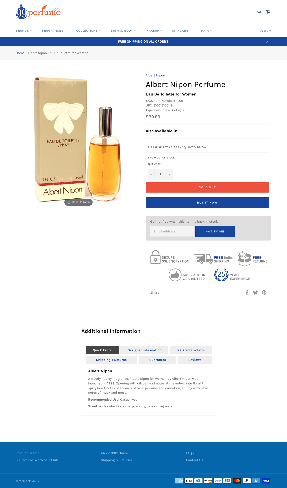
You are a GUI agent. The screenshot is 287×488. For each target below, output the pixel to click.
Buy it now (207, 202)
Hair (205, 31)
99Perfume (32, 481)
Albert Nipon (155, 75)
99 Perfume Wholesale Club (37, 460)
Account (265, 30)
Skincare (180, 31)
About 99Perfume (114, 453)
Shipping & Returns (116, 460)
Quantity (154, 164)
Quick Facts (102, 350)
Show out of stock (161, 157)
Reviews (194, 360)
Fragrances (53, 31)
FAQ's (190, 453)
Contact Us (194, 460)
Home (20, 53)
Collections (87, 31)
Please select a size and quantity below (177, 147)
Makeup (153, 31)
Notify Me (215, 231)
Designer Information (144, 350)
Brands (23, 31)
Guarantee (157, 360)
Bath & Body (122, 31)
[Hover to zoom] (78, 140)
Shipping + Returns (111, 360)
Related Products (191, 350)
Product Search (27, 453)
